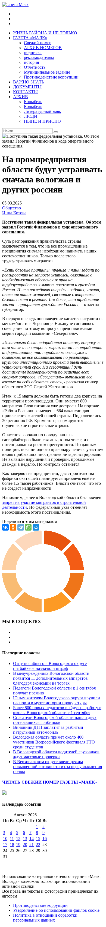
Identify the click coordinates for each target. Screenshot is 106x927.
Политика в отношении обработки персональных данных (45, 917)
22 (38, 844)
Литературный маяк (42, 111)
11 (12, 838)
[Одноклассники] (13, 527)
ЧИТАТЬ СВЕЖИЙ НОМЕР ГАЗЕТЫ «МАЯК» (49, 782)
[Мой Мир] (36, 527)
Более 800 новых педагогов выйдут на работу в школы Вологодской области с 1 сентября (57, 710)
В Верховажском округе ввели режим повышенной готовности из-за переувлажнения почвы (57, 766)
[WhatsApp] (28, 527)
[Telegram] (20, 527)
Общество (11, 208)
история (31, 62)
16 (44, 838)
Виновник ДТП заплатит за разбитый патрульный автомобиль (48, 730)
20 (25, 844)
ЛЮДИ (30, 116)
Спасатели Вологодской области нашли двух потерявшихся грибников (54, 720)
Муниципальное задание (47, 72)
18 (12, 844)
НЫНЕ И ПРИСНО (42, 121)
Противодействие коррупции (51, 77)
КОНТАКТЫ (25, 91)
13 (25, 838)
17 (5, 844)
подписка (33, 52)
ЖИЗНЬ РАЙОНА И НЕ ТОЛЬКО (45, 33)
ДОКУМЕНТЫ (27, 87)
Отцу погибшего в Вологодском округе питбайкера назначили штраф (50, 666)
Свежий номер (37, 42)
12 (18, 838)
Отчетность (34, 67)
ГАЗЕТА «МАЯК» (30, 37)
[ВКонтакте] (5, 527)
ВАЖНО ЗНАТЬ (28, 82)
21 (31, 844)
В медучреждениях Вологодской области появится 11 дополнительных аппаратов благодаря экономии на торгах (51, 678)
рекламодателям (39, 57)
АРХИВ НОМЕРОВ (43, 47)
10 (5, 838)
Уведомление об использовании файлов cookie (56, 910)
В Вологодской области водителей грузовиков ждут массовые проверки (56, 754)
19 (18, 844)
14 (31, 838)
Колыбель (33, 101)
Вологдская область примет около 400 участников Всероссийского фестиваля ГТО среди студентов (54, 742)
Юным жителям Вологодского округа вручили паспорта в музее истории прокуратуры (56, 700)
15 (38, 838)
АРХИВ (20, 96)
